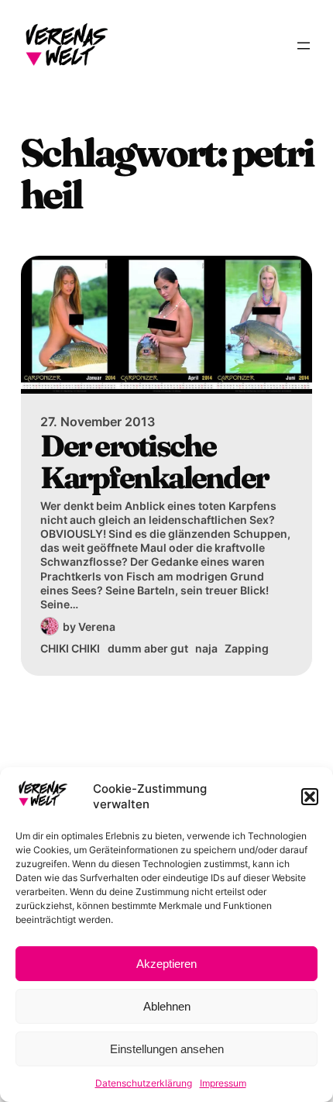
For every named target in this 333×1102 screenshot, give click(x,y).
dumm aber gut (148, 648)
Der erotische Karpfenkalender (154, 462)
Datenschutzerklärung (143, 1083)
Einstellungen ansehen (167, 1049)
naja (206, 648)
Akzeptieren (166, 963)
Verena (96, 626)
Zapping (247, 648)
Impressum (223, 1083)
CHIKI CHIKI (70, 648)
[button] (310, 796)
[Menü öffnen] (303, 45)
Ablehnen (167, 1006)
